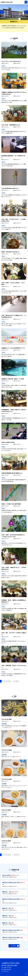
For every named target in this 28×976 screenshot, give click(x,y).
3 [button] (4, 681)
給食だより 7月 (6, 891)
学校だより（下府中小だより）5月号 (11, 930)
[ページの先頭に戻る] (26, 974)
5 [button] (8, 681)
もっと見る (13, 945)
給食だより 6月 (6, 908)
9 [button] (14, 681)
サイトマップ (5, 971)
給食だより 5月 (6, 923)
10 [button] (16, 681)
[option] (14, 12)
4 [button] (6, 681)
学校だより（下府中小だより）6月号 (11, 899)
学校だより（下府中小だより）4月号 (11, 937)
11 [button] (17, 854)
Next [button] (26, 12)
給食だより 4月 (6, 915)
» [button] (18, 681)
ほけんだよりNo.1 (6, 875)
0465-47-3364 (7, 967)
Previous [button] (2, 12)
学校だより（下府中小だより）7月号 (11, 882)
